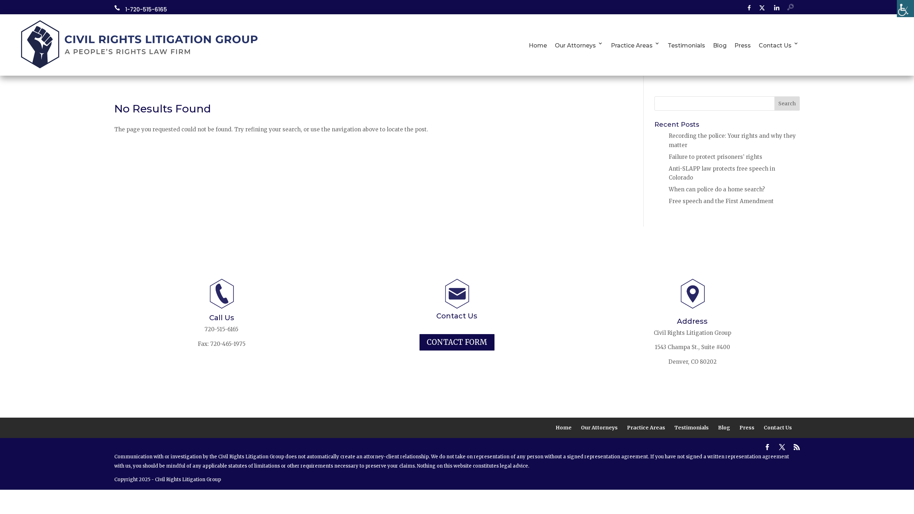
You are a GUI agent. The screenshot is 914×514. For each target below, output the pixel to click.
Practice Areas (632, 45)
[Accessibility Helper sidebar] (905, 8)
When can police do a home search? (717, 189)
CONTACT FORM (457, 342)
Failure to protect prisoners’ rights (715, 156)
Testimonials (686, 45)
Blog (720, 45)
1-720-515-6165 (146, 9)
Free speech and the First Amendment (721, 201)
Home (538, 45)
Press (742, 45)
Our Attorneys (575, 45)
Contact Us (775, 45)
